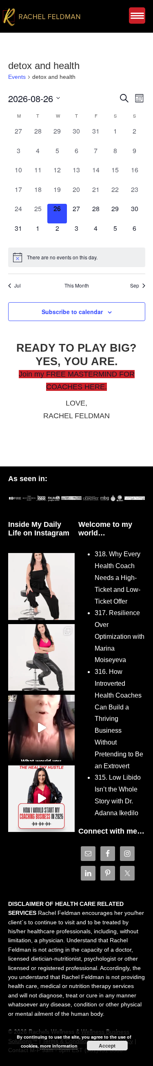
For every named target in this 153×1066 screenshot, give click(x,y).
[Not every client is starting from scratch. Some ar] (41, 728)
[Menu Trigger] (137, 15)
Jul (17, 285)
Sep (134, 285)
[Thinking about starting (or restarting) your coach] (41, 798)
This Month (76, 285)
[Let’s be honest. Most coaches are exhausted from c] (41, 586)
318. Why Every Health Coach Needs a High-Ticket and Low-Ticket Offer (117, 577)
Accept (107, 1045)
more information (59, 1046)
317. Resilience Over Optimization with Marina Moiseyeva (119, 636)
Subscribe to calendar (72, 312)
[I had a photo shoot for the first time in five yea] (41, 657)
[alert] (76, 257)
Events (17, 77)
